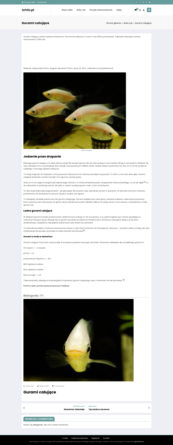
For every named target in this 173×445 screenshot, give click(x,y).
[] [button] (41, 295)
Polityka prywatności (79, 438)
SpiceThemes (139, 442)
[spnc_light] (144, 10)
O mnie (65, 438)
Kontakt (106, 438)
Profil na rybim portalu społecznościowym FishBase (46, 286)
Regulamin (95, 438)
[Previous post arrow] (24, 408)
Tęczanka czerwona (99, 409)
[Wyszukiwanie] (140, 10)
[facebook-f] (137, 2)
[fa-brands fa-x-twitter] (140, 2)
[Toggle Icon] (149, 10)
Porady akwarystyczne (101, 9)
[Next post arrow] (149, 408)
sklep (119, 9)
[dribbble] (143, 2)
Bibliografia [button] (31, 295)
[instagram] (146, 2)
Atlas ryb (81, 9)
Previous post (78, 406)
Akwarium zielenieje (74, 409)
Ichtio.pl (28, 10)
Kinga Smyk (30, 386)
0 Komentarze (59, 386)
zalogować (38, 425)
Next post (93, 406)
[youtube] (149, 2)
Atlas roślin (67, 9)
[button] (144, 182)
